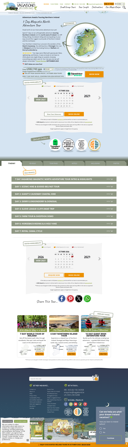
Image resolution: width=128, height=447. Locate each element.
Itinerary (11, 163)
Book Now (94, 74)
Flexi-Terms (54, 4)
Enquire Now (54, 275)
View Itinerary (29, 172)
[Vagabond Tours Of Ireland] (19, 5)
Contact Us (33, 389)
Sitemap (32, 408)
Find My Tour (109, 4)
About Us (32, 391)
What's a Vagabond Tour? (54, 398)
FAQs (61, 4)
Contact (67, 4)
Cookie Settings (7, 421)
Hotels (74, 163)
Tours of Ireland (13, 13)
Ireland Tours (50, 412)
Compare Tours (51, 406)
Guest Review (41, 61)
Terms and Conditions (35, 402)
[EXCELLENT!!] (55, 145)
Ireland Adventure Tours (27, 13)
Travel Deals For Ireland (53, 391)
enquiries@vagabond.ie (96, 4)
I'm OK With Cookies (21, 421)
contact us (61, 119)
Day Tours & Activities (53, 410)
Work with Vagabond (35, 404)
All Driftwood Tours (52, 393)
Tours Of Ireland (51, 403)
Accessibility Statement (36, 400)
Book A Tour (50, 389)
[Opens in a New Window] (87, 298)
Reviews (46, 4)
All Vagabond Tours (52, 395)
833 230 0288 (73, 395)
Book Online (74, 114)
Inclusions (95, 163)
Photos (116, 163)
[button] (99, 98)
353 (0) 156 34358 (76, 390)
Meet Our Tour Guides (53, 408)
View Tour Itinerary (54, 114)
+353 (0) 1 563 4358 (79, 4)
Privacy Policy (33, 395)
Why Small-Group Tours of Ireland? (54, 400)
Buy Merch (32, 406)
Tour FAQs (54, 163)
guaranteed (88, 122)
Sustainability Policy (35, 398)
